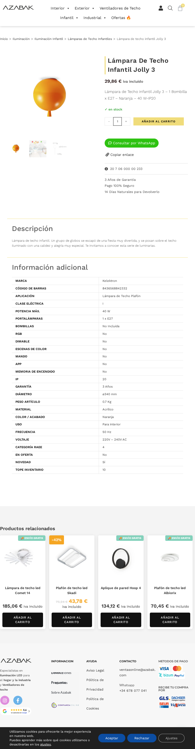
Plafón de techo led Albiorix (170, 590)
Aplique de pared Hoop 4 (121, 588)
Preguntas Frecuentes (59, 682)
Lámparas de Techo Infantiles (90, 39)
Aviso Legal (95, 670)
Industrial (92, 17)
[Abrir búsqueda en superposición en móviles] (169, 8)
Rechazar (141, 738)
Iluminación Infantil (48, 39)
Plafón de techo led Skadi (72, 590)
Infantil (66, 17)
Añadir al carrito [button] (23, 620)
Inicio (4, 39)
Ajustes (171, 738)
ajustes (45, 744)
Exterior (82, 8)
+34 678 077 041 (132, 690)
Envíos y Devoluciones (61, 672)
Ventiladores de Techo (120, 8)
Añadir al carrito (159, 121)
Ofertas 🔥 (121, 17)
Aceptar (111, 738)
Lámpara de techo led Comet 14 (22, 590)
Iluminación (21, 39)
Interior (58, 8)
